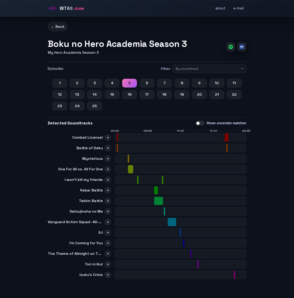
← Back (58, 26)
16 (130, 94)
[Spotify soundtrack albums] (230, 46)
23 (59, 106)
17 (147, 94)
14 (95, 94)
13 (77, 94)
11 (234, 83)
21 (217, 94)
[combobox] (207, 68)
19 (182, 94)
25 (94, 106)
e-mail (238, 8)
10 (217, 83)
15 (112, 94)
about (220, 8)
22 (234, 94)
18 (164, 94)
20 (199, 94)
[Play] (108, 138)
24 (77, 106)
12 (60, 94)
